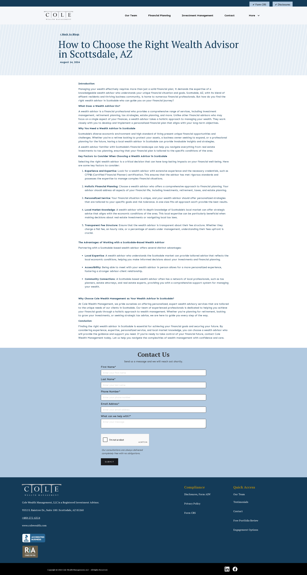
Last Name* (108, 379)
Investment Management (197, 15)
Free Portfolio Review (245, 520)
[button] (252, 15)
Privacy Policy (192, 503)
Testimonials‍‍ (240, 502)
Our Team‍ (239, 494)
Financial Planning (159, 15)
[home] (58, 15)
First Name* (108, 366)
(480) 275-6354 (31, 518)
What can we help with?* (116, 416)
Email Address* (110, 403)
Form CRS (190, 513)
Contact (229, 15)
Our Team (131, 15)
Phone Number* (110, 391)
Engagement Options (245, 530)
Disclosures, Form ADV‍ (197, 494)
